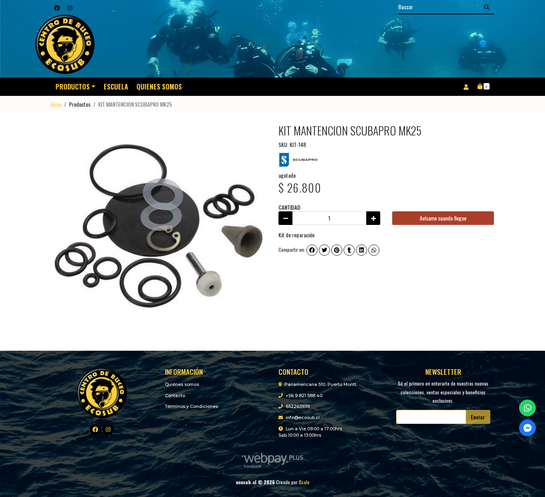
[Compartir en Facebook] (312, 250)
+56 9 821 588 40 (304, 395)
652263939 (298, 406)
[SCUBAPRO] (298, 159)
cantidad (289, 207)
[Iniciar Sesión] (466, 86)
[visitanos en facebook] (57, 7)
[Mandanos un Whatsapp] (527, 408)
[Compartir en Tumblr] (349, 250)
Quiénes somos (182, 384)
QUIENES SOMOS (159, 86)
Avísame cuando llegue (443, 218)
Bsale (304, 482)
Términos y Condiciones (191, 406)
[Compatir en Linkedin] (361, 250)
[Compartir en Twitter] (324, 250)
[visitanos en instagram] (69, 7)
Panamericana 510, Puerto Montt (320, 384)
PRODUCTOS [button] (72, 86)
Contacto (175, 395)
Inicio (56, 104)
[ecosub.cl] (102, 392)
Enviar (478, 417)
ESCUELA (116, 86)
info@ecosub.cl (303, 417)
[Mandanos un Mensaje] (527, 427)
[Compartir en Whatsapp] (373, 250)
